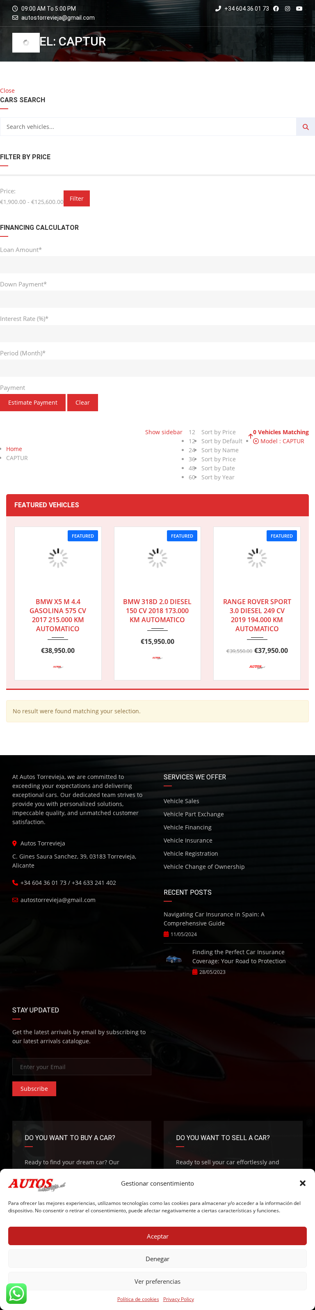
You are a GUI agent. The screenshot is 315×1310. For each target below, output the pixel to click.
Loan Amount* (21, 249)
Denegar (157, 1259)
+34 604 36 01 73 (246, 8)
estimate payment (32, 402)
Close (7, 90)
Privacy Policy (178, 1299)
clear (82, 402)
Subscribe (34, 1088)
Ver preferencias (157, 1281)
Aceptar (158, 1236)
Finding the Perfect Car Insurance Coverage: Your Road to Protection (239, 956)
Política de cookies (138, 1299)
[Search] (306, 126)
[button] (303, 1183)
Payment (12, 387)
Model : (281, 441)
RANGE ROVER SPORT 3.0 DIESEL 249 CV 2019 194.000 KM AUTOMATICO (257, 615)
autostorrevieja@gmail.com (58, 17)
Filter (77, 198)
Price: (8, 191)
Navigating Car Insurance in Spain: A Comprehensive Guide (214, 918)
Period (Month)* (23, 353)
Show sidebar (163, 432)
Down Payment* (23, 284)
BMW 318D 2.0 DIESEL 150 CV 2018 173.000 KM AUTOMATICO (157, 610)
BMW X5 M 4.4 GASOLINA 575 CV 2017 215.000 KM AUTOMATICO (58, 615)
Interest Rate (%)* (24, 318)
